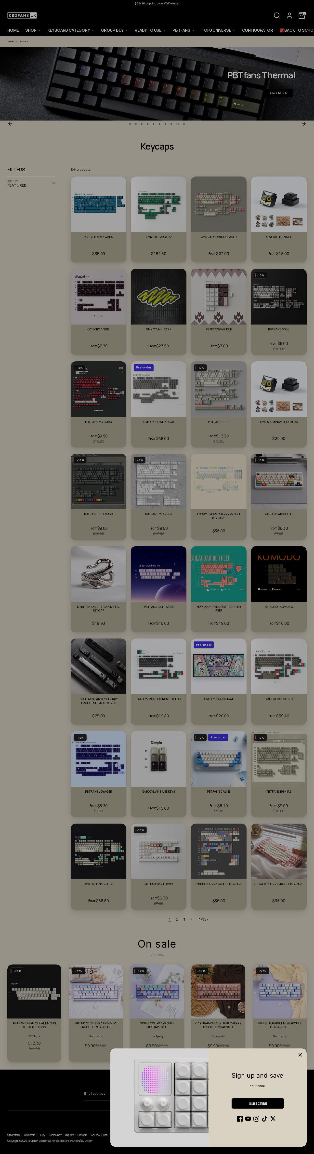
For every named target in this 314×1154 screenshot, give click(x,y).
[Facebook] (240, 1119)
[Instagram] (256, 1119)
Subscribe (258, 1103)
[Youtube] (248, 1119)
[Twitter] (273, 1119)
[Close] (300, 1054)
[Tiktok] (265, 1119)
